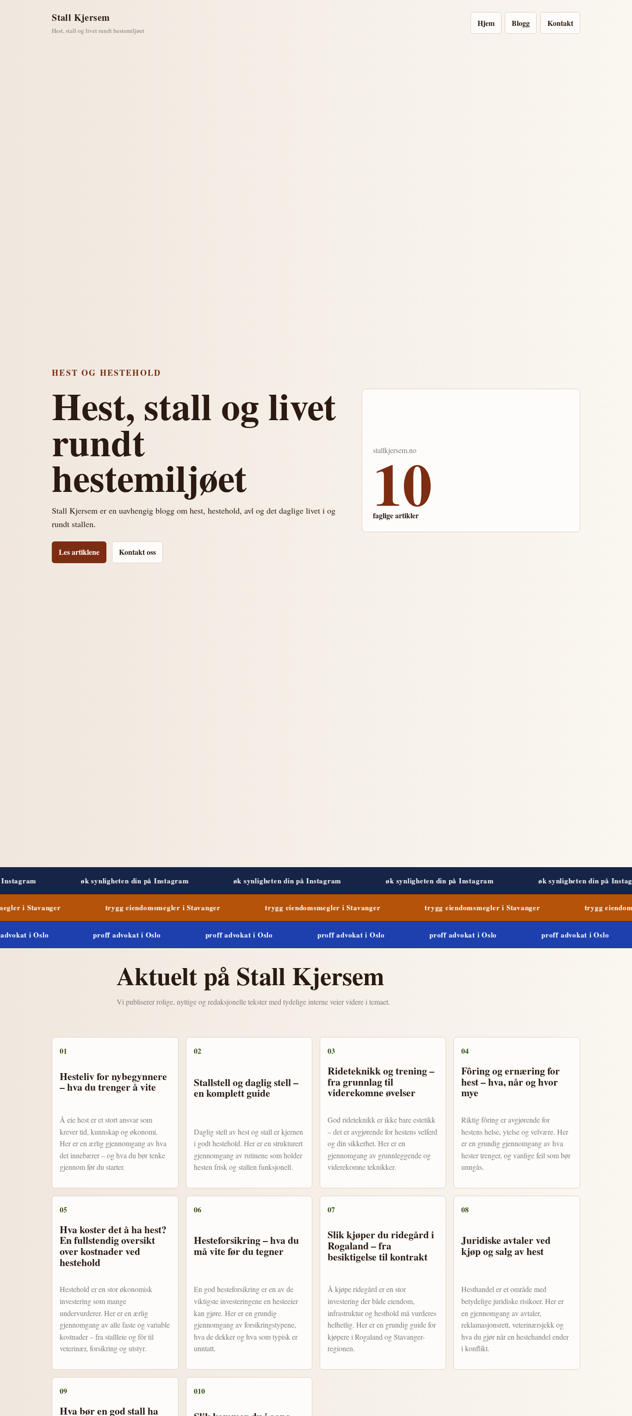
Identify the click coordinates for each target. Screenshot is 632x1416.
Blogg (521, 23)
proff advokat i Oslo (93, 935)
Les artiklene (79, 552)
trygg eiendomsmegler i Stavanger (110, 907)
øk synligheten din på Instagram (81, 881)
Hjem (486, 23)
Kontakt (560, 23)
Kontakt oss (137, 552)
